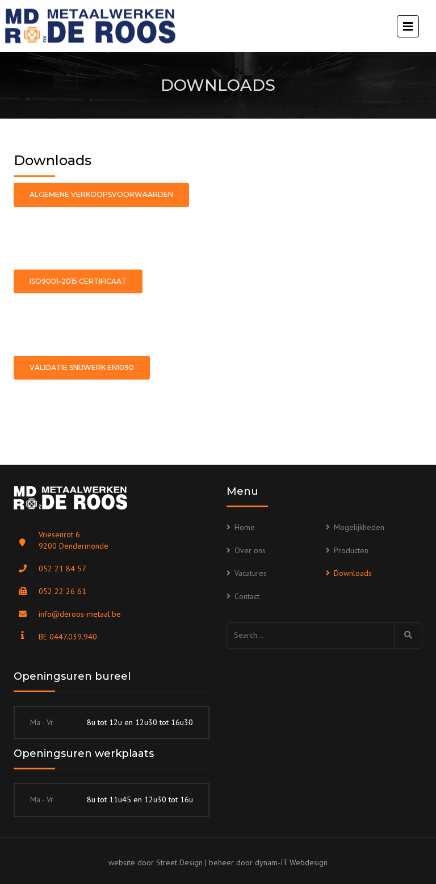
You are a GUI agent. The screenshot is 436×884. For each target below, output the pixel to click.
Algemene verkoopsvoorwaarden (101, 194)
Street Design (179, 862)
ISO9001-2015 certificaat (78, 281)
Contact (246, 596)
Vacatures (250, 573)
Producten (351, 550)
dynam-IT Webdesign (291, 862)
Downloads (353, 573)
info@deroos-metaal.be (80, 614)
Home (244, 527)
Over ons (250, 550)
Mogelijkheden (359, 527)
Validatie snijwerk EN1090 (82, 367)
